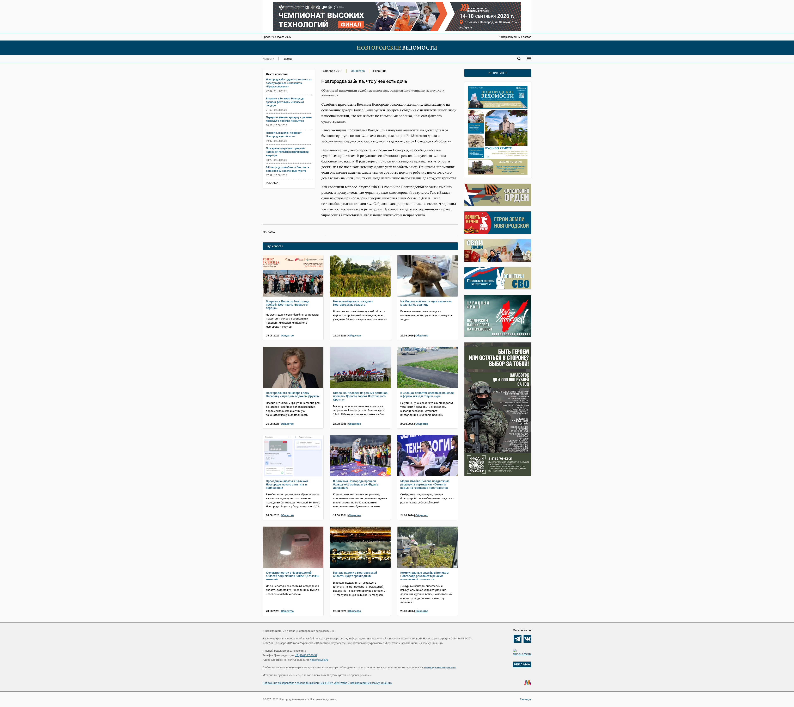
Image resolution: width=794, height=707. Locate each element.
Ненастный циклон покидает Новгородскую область (283, 134)
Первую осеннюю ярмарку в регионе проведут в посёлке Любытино (289, 119)
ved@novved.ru (319, 659)
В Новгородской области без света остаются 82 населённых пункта (287, 169)
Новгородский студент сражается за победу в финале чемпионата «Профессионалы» (289, 83)
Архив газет (498, 73)
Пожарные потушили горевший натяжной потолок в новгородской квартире (287, 152)
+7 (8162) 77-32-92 (306, 655)
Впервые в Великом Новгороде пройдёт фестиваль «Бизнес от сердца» (285, 102)
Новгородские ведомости (439, 667)
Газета (287, 58)
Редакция (525, 699)
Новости (268, 58)
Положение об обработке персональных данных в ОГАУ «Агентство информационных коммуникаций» (327, 682)
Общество (358, 71)
